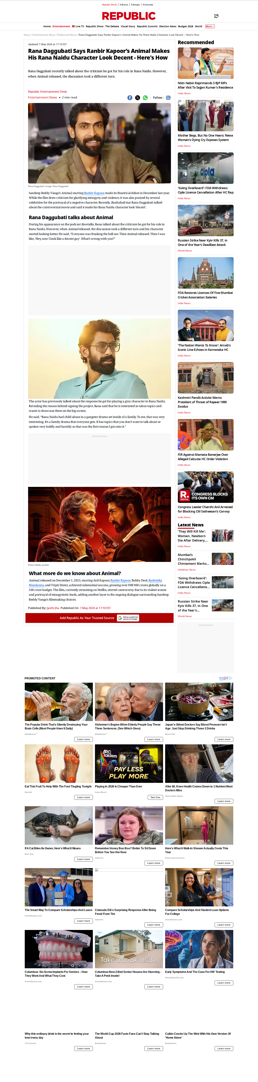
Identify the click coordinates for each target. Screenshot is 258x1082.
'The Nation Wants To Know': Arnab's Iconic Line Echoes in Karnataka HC (204, 347)
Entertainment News (42, 97)
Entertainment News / (44, 35)
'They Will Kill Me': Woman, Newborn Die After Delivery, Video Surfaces (192, 538)
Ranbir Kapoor (94, 193)
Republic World (109, 4)
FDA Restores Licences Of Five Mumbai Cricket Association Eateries (205, 295)
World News (185, 251)
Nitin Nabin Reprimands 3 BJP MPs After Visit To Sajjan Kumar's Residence (205, 85)
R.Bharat (124, 4)
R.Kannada (148, 4)
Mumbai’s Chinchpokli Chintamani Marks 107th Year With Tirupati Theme (192, 564)
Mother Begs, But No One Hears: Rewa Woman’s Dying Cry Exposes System (205, 137)
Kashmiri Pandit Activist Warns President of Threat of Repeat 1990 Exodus (202, 402)
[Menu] (215, 16)
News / (28, 35)
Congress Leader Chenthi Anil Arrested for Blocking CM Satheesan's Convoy (205, 509)
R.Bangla (135, 4)
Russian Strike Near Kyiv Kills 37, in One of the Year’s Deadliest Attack (202, 242)
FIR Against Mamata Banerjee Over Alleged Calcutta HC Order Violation (203, 456)
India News (184, 93)
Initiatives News (187, 570)
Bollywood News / (68, 35)
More (209, 26)
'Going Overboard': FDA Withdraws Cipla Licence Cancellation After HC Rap (205, 190)
